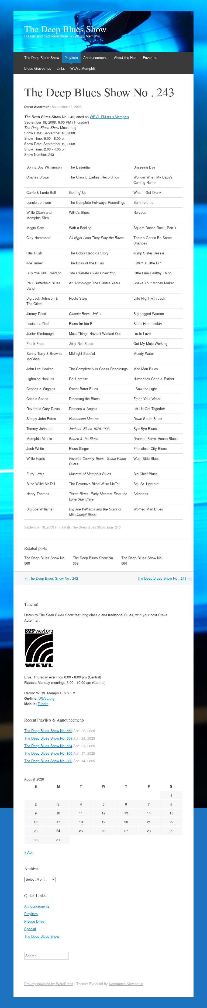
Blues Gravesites (37, 68)
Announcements (96, 57)
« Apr (28, 852)
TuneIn (43, 703)
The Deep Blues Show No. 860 (48, 753)
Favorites (150, 57)
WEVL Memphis (83, 68)
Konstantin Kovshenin (126, 983)
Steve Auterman (36, 106)
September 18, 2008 (67, 106)
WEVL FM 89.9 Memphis (109, 116)
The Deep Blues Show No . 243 (164, 578)
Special (30, 928)
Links (61, 68)
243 (118, 527)
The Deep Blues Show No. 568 (48, 730)
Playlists (71, 57)
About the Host (125, 57)
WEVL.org (46, 698)
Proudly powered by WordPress (48, 983)
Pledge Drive (34, 921)
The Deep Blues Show (65, 28)
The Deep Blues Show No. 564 (48, 745)
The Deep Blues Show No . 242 (51, 578)
